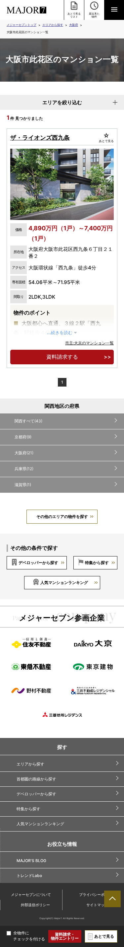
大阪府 (73, 25)
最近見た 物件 (94, 15)
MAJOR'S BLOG (31, 860)
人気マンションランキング (64, 582)
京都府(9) (23, 436)
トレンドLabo (29, 875)
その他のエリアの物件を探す (62, 516)
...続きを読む (59, 332)
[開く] (114, 10)
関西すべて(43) (28, 420)
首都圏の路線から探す (36, 778)
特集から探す (97, 562)
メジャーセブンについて (31, 894)
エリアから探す (52, 25)
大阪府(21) (24, 452)
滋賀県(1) (23, 484)
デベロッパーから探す (38, 562)
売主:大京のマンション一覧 (89, 342)
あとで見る (104, 936)
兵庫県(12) (24, 468)
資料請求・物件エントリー (65, 936)
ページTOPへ (112, 899)
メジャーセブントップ (21, 25)
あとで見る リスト (74, 15)
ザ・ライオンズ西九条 (40, 137)
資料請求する (62, 356)
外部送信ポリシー (35, 905)
